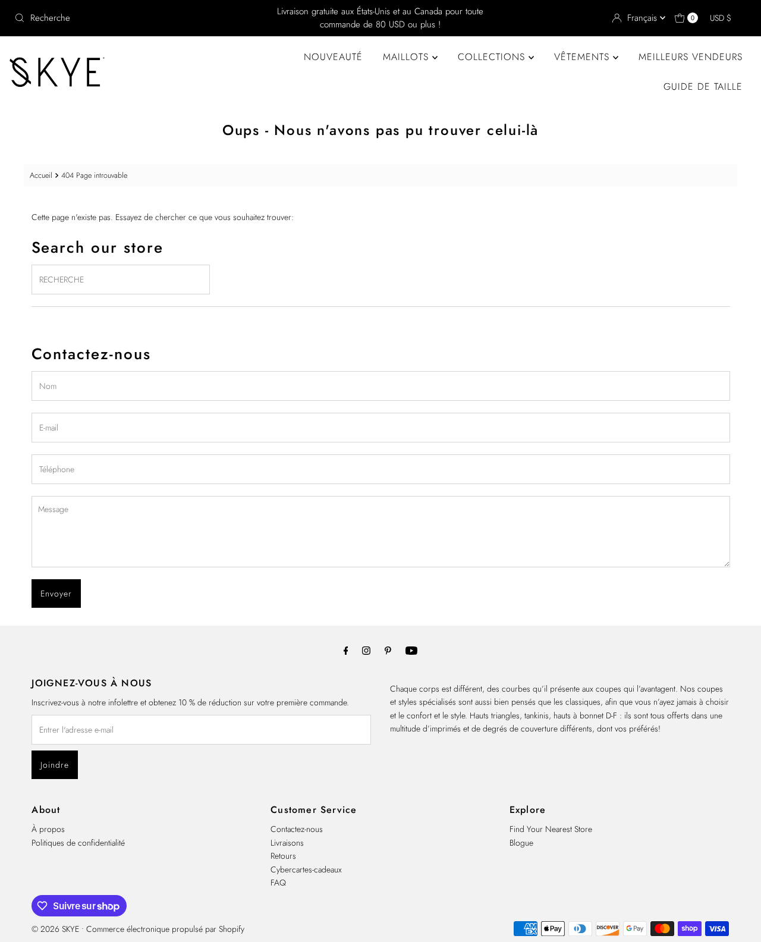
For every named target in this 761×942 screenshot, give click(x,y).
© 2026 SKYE (55, 929)
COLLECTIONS (493, 57)
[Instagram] (366, 650)
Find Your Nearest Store (551, 829)
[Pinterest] (388, 650)
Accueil (41, 175)
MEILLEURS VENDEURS (691, 57)
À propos (48, 829)
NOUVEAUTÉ (333, 57)
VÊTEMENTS (583, 57)
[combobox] (130, 18)
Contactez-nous (297, 829)
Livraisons (287, 843)
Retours (283, 856)
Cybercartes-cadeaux (306, 869)
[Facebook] (346, 650)
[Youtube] (411, 650)
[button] (726, 18)
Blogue (521, 843)
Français (643, 17)
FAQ (278, 882)
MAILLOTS (407, 57)
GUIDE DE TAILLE (703, 86)
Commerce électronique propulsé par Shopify (165, 929)
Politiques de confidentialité (78, 843)
